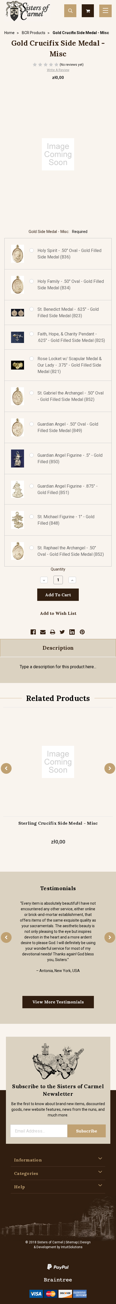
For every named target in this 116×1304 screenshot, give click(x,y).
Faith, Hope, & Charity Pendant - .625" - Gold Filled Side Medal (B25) (71, 337)
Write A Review (58, 70)
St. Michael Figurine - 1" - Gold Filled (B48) (65, 520)
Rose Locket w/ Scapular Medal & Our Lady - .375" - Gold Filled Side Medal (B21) (69, 365)
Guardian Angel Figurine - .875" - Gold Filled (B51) (67, 489)
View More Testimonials (58, 1002)
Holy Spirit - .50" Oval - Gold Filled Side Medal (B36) (69, 254)
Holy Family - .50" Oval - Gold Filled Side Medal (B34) (70, 284)
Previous (6, 768)
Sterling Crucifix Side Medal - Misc (58, 823)
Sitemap (72, 1242)
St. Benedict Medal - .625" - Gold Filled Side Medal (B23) (68, 312)
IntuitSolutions (72, 1247)
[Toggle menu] (105, 11)
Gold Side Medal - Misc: (58, 231)
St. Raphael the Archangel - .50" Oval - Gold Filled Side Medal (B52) (70, 551)
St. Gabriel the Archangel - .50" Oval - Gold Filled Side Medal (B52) (70, 396)
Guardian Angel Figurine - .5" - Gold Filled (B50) (70, 458)
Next (110, 768)
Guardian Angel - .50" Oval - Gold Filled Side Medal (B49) (67, 427)
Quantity (58, 569)
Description (58, 648)
